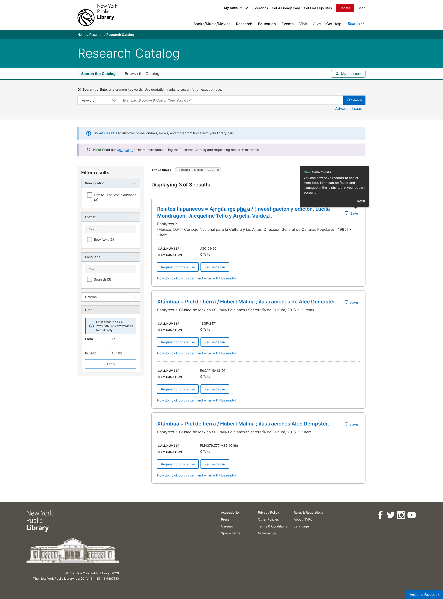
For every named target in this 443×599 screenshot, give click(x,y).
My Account (233, 8)
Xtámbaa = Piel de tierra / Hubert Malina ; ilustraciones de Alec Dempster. (246, 302)
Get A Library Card (286, 8)
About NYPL (303, 519)
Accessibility (230, 512)
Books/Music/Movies (211, 23)
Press (225, 519)
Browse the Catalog (142, 73)
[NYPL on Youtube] (411, 515)
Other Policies (268, 519)
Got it (361, 201)
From (89, 339)
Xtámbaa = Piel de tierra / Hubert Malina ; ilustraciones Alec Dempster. (243, 424)
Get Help (333, 23)
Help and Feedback (424, 594)
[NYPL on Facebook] (380, 515)
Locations (260, 8)
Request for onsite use (178, 267)
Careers (227, 526)
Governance (267, 533)
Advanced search (350, 108)
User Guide (125, 150)
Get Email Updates (318, 8)
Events (287, 23)
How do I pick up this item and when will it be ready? (196, 278)
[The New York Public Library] (97, 15)
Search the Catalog (98, 73)
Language (301, 526)
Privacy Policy (268, 512)
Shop (361, 8)
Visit (303, 23)
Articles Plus (108, 133)
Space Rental (231, 533)
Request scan (214, 267)
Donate (344, 8)
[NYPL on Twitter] (390, 515)
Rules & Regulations (308, 512)
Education (267, 23)
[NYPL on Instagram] (400, 515)
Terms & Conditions (272, 526)
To (113, 339)
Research (244, 23)
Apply (110, 364)
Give (317, 23)
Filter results (95, 172)
